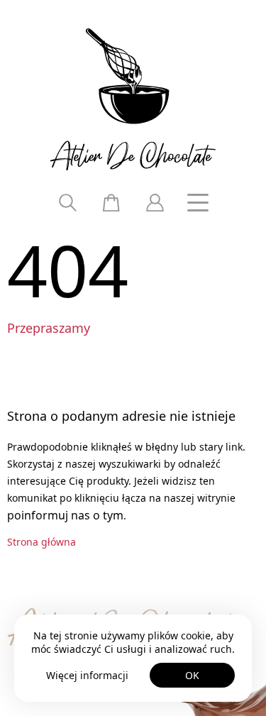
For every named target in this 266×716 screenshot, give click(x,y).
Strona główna (41, 542)
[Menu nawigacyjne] (198, 202)
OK (192, 675)
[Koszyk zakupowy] (111, 202)
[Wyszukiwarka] (68, 202)
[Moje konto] (154, 202)
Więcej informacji (87, 675)
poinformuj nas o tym (65, 515)
